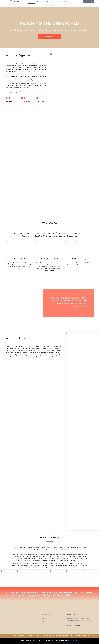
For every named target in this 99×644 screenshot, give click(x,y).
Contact (53, 5)
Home (31, 2)
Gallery (46, 5)
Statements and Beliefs (62, 2)
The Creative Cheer (73, 640)
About (38, 2)
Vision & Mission (48, 2)
